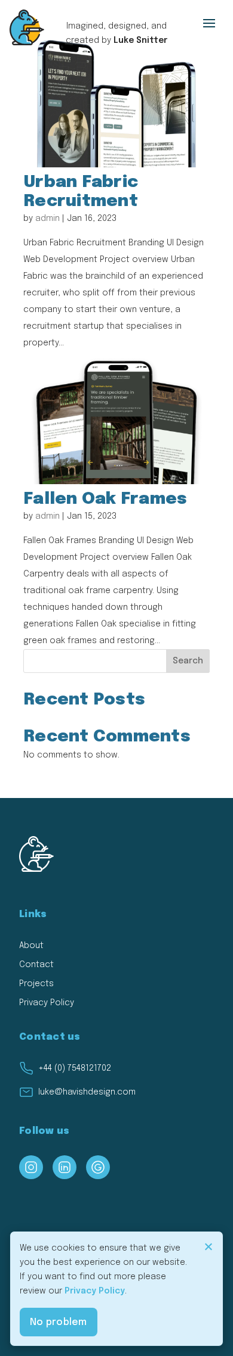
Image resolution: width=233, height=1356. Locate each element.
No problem (58, 1322)
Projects (36, 984)
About (31, 946)
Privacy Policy (46, 1003)
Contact (36, 965)
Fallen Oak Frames (105, 499)
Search (188, 661)
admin (47, 218)
